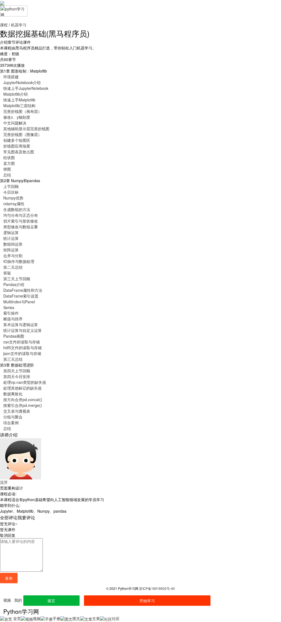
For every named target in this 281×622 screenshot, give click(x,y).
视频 (7, 600)
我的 (18, 600)
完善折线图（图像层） (22, 134)
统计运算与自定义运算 (22, 330)
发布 (9, 578)
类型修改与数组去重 (20, 226)
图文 (76, 618)
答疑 (7, 273)
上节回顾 (11, 186)
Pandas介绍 (13, 284)
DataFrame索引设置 (20, 296)
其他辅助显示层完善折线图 (26, 128)
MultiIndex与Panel (19, 301)
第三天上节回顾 (16, 278)
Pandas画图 (13, 336)
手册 (56, 618)
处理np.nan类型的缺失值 (24, 382)
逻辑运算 (11, 232)
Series (8, 307)
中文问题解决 (14, 123)
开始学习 (147, 600)
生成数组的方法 (16, 209)
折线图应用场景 (16, 146)
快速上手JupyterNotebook (25, 88)
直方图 (9, 163)
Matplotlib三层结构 (19, 105)
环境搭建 (11, 76)
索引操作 (11, 313)
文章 (96, 618)
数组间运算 (13, 244)
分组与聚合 (13, 417)
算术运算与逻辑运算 (20, 324)
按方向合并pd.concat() (22, 399)
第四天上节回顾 (16, 370)
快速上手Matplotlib (19, 99)
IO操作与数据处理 (18, 261)
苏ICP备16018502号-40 (157, 588)
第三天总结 (13, 359)
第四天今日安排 (16, 376)
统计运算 (11, 238)
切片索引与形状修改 (20, 221)
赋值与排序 (13, 318)
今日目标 (11, 192)
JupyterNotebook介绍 (22, 82)
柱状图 (9, 157)
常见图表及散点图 (18, 151)
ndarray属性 (13, 203)
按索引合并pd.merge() (22, 405)
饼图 (7, 169)
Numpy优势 (13, 198)
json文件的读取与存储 (22, 353)
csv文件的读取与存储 (21, 342)
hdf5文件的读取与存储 (22, 347)
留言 (51, 600)
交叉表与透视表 (16, 411)
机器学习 (18, 24)
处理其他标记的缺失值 (22, 388)
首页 (16, 618)
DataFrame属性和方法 (22, 290)
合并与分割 (13, 255)
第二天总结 (13, 267)
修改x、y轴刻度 (16, 117)
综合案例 (11, 422)
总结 (7, 174)
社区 (116, 618)
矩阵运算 (11, 249)
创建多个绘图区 (16, 140)
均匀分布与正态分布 (20, 215)
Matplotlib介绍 (15, 94)
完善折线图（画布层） (22, 111)
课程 (4, 24)
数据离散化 (13, 393)
